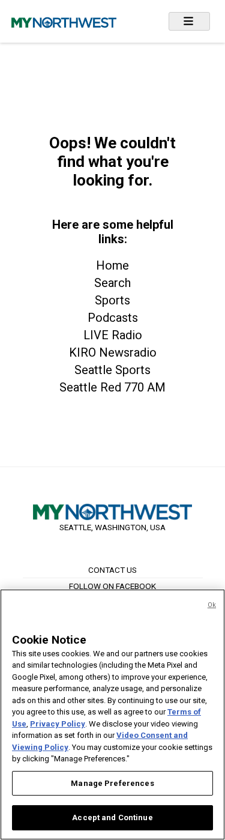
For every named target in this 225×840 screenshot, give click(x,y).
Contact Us (112, 570)
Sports (112, 300)
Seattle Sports (112, 370)
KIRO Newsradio (113, 352)
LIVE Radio (112, 335)
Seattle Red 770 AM (112, 387)
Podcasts (113, 317)
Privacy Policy (57, 723)
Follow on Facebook (112, 586)
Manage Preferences (112, 783)
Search (112, 283)
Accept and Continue (112, 817)
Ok (212, 605)
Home (112, 265)
